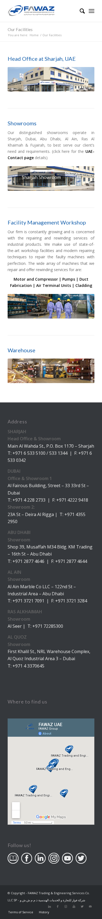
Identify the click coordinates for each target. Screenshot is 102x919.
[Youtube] (74, 906)
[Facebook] (58, 906)
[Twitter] (82, 906)
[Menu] (91, 10)
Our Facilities (20, 29)
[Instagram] (66, 906)
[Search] (79, 11)
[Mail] (90, 906)
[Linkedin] (49, 906)
